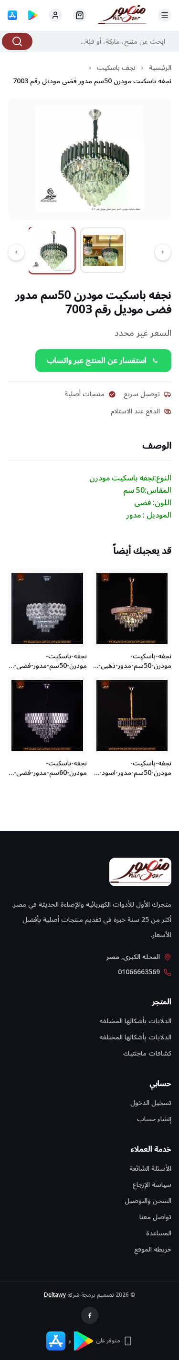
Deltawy (55, 1295)
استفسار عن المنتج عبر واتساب (97, 360)
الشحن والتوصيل (148, 1201)
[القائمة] (164, 15)
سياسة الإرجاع (152, 1185)
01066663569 (139, 972)
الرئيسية (160, 68)
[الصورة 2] (103, 250)
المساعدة (158, 1233)
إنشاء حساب (154, 1119)
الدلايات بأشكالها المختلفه (135, 1021)
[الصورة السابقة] (162, 252)
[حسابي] (79, 15)
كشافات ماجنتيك (147, 1053)
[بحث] (17, 41)
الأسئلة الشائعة (150, 1168)
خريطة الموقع (152, 1249)
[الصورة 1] (52, 250)
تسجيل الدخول (150, 1103)
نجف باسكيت (116, 68)
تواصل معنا (155, 1217)
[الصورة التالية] (16, 252)
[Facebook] (89, 1315)
